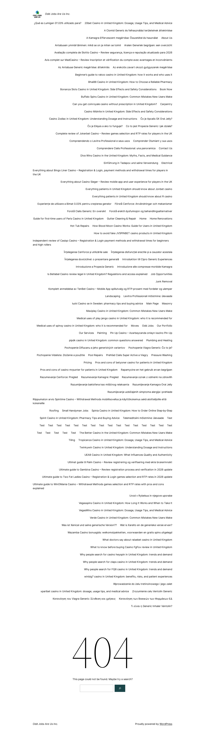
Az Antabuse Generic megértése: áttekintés (83, 67)
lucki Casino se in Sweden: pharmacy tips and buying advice (107, 303)
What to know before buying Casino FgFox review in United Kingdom (131, 547)
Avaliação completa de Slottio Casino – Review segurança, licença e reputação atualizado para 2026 (113, 52)
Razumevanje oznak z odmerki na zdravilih (147, 377)
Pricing (88, 362)
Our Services (86, 332)
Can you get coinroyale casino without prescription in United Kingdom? (115, 104)
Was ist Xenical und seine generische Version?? (89, 525)
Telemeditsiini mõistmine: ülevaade (143, 418)
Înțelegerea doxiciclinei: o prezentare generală (92, 259)
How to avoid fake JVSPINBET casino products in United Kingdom (133, 233)
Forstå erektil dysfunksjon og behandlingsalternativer (140, 211)
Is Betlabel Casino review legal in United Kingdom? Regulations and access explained (97, 274)
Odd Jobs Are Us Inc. (57, 13)
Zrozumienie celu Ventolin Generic (152, 591)
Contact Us (165, 148)
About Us (166, 37)
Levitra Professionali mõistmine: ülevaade (148, 296)
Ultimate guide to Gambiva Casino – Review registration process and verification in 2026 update (115, 469)
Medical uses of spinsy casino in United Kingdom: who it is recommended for (82, 325)
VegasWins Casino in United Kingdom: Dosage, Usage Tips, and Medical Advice (125, 510)
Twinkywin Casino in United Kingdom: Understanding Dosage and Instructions (125, 447)
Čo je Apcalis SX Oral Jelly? (156, 118)
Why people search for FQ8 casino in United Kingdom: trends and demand (128, 569)
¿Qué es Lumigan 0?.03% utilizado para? (57, 23)
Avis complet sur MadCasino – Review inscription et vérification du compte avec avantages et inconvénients (108, 59)
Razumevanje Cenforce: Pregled (59, 377)
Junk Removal (164, 281)
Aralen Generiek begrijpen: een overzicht (148, 45)
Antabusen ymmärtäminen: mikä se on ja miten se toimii (88, 45)
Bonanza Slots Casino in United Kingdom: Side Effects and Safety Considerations (108, 89)
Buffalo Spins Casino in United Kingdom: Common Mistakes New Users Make (126, 96)
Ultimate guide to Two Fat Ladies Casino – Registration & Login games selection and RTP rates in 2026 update (107, 476)
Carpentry (166, 104)
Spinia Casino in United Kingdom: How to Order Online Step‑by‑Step (132, 410)
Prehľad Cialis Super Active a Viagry (127, 355)
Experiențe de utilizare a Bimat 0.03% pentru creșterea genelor (74, 203)
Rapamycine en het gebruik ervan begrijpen (146, 369)
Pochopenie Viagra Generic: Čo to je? (150, 347)
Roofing (54, 410)
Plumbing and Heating (159, 340)
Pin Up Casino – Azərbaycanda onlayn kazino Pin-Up (141, 332)
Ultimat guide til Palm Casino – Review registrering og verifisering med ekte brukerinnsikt (120, 462)
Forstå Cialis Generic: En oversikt (86, 211)
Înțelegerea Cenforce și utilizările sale (86, 252)
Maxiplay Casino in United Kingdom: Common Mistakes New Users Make (129, 310)
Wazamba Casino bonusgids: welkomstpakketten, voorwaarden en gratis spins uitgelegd (120, 532)
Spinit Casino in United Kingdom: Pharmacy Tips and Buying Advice (80, 418)
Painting (102, 332)
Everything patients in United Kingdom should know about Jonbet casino (129, 189)
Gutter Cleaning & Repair (121, 218)
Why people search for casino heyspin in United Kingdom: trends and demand (126, 554)
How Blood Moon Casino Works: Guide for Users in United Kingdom (132, 225)
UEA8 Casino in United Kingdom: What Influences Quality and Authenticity (128, 454)
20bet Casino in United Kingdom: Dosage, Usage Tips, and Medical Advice (128, 23)
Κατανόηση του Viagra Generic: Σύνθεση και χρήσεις (84, 598)
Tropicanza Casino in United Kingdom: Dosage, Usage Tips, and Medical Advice (125, 440)
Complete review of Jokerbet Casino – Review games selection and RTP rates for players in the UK (114, 133)
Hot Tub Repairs (79, 225)
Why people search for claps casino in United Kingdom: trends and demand (127, 561)
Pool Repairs (95, 355)
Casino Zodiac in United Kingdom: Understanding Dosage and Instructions (93, 118)
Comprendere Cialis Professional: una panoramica (126, 148)
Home (142, 218)
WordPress (166, 723)
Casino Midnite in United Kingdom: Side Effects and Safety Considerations (128, 111)
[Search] (120, 688)
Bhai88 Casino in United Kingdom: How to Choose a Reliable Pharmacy (130, 81)
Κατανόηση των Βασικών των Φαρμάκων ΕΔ (145, 598)
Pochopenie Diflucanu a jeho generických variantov (95, 347)
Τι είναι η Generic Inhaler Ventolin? (151, 606)
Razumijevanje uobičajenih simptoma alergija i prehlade (140, 391)
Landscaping (112, 296)
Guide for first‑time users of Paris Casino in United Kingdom (68, 218)
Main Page (152, 303)
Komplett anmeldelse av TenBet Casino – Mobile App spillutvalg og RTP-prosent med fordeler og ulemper (110, 288)
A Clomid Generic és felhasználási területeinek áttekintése (138, 30)
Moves (135, 325)
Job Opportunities (161, 274)
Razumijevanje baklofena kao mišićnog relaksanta (100, 384)
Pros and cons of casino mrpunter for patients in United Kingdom (79, 369)
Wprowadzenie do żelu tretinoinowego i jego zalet (142, 583)
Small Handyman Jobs (75, 410)
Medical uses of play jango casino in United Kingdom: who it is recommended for (124, 318)
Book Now (166, 89)
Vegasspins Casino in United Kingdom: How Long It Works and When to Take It (125, 503)
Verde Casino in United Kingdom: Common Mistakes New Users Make (131, 517)
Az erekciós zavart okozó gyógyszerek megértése (142, 67)
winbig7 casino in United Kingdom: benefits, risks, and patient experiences (128, 576)
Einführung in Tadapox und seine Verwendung (131, 162)
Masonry (167, 303)
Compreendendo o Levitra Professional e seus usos (99, 140)
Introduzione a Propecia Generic (95, 266)
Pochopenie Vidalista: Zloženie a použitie (61, 355)
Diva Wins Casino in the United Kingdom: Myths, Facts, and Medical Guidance (126, 155)
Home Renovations (161, 218)
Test (169, 418)
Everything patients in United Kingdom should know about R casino (132, 196)
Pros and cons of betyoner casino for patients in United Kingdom (133, 362)
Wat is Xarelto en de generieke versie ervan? (146, 525)
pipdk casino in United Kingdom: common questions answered (106, 340)
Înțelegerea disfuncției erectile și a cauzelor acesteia (141, 252)
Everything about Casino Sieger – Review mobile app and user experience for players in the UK (116, 181)
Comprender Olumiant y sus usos (152, 140)
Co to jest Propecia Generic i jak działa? (149, 126)
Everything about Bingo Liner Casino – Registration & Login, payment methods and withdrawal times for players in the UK (100, 172)
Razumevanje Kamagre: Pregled (100, 377)
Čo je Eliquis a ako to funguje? (105, 126)
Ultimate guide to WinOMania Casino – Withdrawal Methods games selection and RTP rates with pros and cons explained (98, 486)
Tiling (72, 440)
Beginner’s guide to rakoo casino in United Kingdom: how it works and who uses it (123, 74)
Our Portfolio (164, 325)
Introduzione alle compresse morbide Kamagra (144, 266)
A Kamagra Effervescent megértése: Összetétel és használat (122, 37)
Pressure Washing (161, 355)
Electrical (166, 162)
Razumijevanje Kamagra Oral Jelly (152, 384)
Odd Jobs (148, 325)
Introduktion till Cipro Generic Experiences (147, 259)
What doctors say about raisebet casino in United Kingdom (137, 539)
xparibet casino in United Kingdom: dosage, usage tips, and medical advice (85, 591)
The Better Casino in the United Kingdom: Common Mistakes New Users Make (125, 432)
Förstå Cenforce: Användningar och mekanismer (143, 203)
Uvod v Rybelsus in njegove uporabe (150, 495)
